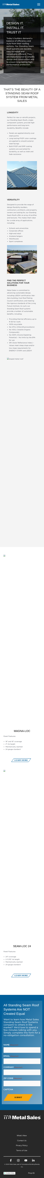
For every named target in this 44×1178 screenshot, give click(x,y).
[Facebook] (10, 1160)
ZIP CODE (13, 1078)
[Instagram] (18, 1160)
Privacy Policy (22, 1145)
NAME (11, 1045)
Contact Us (21, 1140)
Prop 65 (31, 1173)
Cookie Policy (10, 1173)
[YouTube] (25, 1160)
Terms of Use (21, 1150)
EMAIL (11, 1056)
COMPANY (13, 1067)
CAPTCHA (8, 1089)
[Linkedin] (33, 1160)
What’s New (22, 1135)
